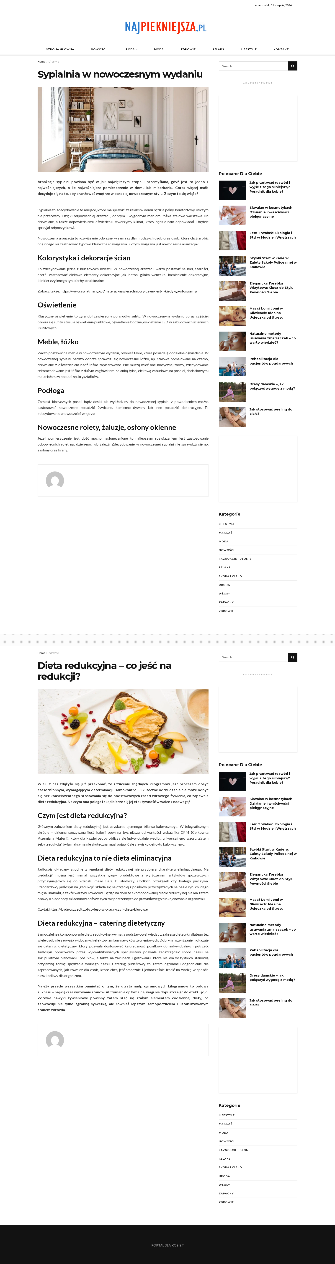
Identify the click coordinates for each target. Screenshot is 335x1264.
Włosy (224, 593)
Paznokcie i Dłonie (235, 558)
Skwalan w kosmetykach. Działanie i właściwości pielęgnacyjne (271, 212)
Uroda (129, 49)
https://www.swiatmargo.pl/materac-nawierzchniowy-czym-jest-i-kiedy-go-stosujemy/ (129, 291)
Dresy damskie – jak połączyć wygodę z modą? (272, 386)
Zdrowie (188, 49)
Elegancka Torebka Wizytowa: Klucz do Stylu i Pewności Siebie (272, 287)
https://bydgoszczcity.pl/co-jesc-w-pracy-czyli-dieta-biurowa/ (98, 909)
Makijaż (225, 532)
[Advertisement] (258, 128)
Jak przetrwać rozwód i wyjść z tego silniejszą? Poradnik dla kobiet (270, 187)
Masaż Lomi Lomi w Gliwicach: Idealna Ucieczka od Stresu (266, 312)
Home (41, 61)
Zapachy (226, 602)
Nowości (99, 49)
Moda (159, 49)
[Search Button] (292, 66)
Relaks (218, 49)
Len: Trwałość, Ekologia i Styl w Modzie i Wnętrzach (273, 235)
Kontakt (281, 49)
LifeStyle (249, 49)
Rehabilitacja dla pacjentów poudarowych (271, 361)
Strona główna (60, 49)
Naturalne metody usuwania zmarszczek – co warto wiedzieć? (273, 338)
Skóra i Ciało (230, 576)
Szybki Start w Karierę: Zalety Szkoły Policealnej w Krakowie (273, 262)
